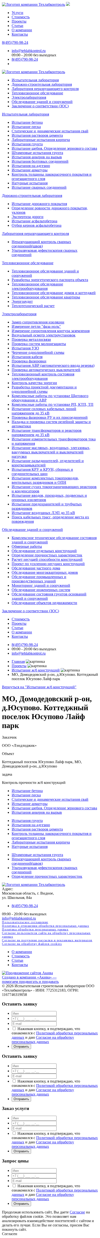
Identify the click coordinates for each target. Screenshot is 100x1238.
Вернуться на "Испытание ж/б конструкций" (39, 687)
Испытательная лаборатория (35, 80)
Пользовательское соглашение (25, 922)
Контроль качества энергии (34, 383)
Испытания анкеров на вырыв (37, 157)
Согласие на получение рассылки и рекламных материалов (47, 940)
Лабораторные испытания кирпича (41, 140)
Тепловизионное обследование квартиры (46, 297)
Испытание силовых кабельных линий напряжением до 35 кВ (44, 411)
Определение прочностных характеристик (47, 555)
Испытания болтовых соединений (40, 161)
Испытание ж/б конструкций (36, 670)
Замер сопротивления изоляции (38, 322)
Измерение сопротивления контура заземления (51, 331)
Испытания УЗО (25, 348)
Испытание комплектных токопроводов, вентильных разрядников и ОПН (45, 480)
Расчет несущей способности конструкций (47, 559)
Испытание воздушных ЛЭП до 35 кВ (43, 513)
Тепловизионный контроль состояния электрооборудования (43, 376)
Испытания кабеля (27, 357)
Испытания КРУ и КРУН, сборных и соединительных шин (42, 471)
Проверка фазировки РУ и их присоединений (50, 417)
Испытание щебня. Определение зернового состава (54, 148)
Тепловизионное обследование (37, 93)
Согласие (77, 1212)
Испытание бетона (27, 122)
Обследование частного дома (36, 568)
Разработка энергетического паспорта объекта (50, 280)
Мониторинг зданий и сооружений (41, 585)
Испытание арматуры (30, 170)
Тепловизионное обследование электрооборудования (37, 286)
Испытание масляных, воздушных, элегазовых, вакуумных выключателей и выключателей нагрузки (51, 452)
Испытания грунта (27, 144)
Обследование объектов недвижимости (44, 603)
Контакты (20, 34)
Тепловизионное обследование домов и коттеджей (54, 293)
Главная (18, 661)
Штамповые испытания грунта (37, 153)
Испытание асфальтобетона (34, 221)
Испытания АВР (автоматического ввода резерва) (53, 365)
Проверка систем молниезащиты (39, 344)
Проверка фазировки (29, 361)
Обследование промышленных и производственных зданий (39, 579)
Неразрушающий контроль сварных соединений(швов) (41, 244)
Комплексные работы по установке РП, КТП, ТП (52, 404)
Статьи (17, 26)
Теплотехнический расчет (33, 306)
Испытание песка (26, 127)
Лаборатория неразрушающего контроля (45, 89)
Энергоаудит (22, 301)
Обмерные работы (27, 546)
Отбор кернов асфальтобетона (36, 225)
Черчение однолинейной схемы (38, 352)
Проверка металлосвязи (31, 339)
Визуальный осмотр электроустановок (43, 335)
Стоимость (21, 17)
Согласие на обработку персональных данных (43, 1039)
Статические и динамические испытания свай (50, 131)
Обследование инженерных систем (41, 590)
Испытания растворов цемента (37, 135)
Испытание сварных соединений (39, 187)
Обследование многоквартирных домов (45, 572)
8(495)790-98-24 (15, 42)
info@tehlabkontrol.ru (29, 51)
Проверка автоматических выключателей (46, 370)
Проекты (19, 21)
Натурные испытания (30, 183)
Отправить (21, 1046)
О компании (22, 30)
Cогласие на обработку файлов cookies (32, 944)
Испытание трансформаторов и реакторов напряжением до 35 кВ (47, 432)
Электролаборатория (29, 97)
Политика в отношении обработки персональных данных (45, 926)
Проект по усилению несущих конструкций (48, 564)
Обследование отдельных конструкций (44, 551)
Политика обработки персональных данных (35, 929)
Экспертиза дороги (27, 217)
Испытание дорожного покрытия (39, 204)
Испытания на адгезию (31, 166)
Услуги (17, 13)
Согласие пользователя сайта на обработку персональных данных (46, 934)
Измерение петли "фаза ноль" (36, 326)
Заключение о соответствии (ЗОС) (40, 106)
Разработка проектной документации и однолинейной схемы (44, 389)
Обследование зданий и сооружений (42, 102)
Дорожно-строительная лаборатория (42, 84)
